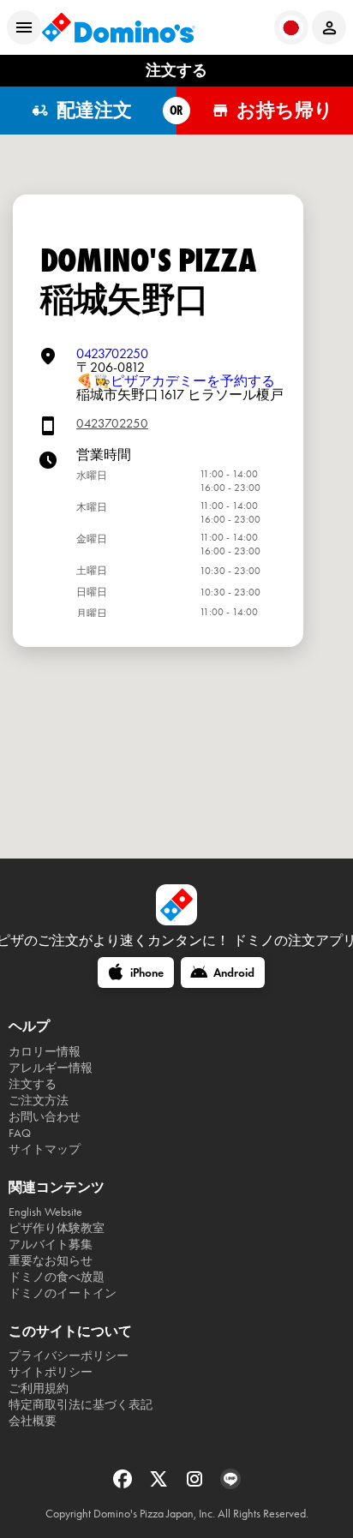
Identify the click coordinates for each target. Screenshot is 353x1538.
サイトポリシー (51, 1372)
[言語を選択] (291, 27)
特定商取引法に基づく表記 (81, 1404)
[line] (230, 1484)
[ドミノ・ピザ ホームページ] (118, 27)
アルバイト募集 (51, 1244)
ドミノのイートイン (63, 1293)
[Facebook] (124, 1484)
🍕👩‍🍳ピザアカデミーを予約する (175, 381)
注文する (33, 1084)
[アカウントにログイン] (329, 27)
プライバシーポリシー (69, 1356)
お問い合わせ (45, 1117)
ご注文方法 (39, 1100)
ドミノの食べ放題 (57, 1277)
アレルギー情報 (51, 1068)
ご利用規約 (39, 1388)
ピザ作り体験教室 (57, 1228)
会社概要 (33, 1421)
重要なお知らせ (51, 1261)
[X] (160, 1484)
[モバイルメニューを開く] (24, 27)
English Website (45, 1212)
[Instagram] (196, 1484)
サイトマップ (45, 1149)
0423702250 (112, 353)
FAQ (20, 1133)
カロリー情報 (45, 1051)
